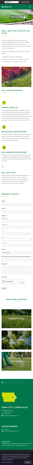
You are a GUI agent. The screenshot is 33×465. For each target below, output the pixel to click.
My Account (25, 2)
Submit (4, 288)
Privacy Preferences (7, 462)
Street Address (5, 218)
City (3, 230)
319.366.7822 (6, 429)
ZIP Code (4, 242)
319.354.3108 (6, 414)
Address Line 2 (5, 224)
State (3, 237)
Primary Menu (30, 7)
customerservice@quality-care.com (11, 415)
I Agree (27, 462)
